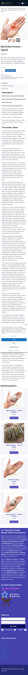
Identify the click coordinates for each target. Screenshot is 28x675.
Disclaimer (4, 650)
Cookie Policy (10, 350)
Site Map (3, 652)
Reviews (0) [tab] (5, 88)
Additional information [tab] (7, 85)
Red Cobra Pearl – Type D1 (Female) (14, 515)
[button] (26, 324)
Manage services (13, 335)
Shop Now (4, 641)
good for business (19, 77)
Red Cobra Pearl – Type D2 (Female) (14, 411)
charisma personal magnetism (9, 77)
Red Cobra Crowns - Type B (10, 78)
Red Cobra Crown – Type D (14, 480)
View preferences (14, 347)
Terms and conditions (7, 658)
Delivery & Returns (6, 647)
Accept (14, 339)
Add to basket (10, 70)
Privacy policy (4, 656)
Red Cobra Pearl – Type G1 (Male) (14, 446)
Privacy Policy (16, 350)
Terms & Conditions (6, 648)
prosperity (3, 78)
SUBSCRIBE (13, 626)
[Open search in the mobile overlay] (19, 3)
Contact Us (4, 643)
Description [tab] (5, 83)
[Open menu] (25, 3)
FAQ (2, 645)
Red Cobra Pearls (8, 76)
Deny (14, 343)
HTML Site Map (5, 654)
